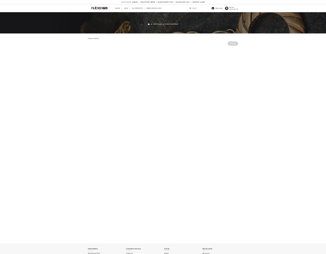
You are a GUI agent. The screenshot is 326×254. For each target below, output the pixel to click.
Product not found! (171, 24)
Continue (233, 43)
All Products (157, 24)
